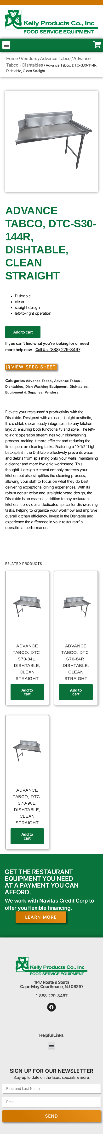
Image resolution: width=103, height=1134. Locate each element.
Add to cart (23, 332)
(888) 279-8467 (64, 349)
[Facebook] (51, 1007)
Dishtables (79, 386)
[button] (6, 45)
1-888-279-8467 (51, 995)
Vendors (29, 58)
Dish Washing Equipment (46, 386)
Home (12, 58)
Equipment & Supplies (24, 392)
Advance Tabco (55, 58)
